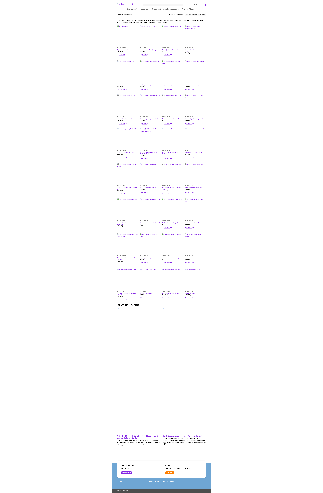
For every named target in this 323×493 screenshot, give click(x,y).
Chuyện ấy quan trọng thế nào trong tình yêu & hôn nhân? (182, 436)
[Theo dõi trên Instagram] (202, 482)
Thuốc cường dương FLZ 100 (125, 85)
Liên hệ (193, 9)
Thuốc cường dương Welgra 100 (148, 85)
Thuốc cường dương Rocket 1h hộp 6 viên (150, 223)
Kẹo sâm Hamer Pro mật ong (148, 50)
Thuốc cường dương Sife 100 (125, 119)
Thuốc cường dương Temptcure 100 (194, 119)
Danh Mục (144, 9)
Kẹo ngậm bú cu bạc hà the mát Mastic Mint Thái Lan (148, 153)
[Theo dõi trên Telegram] (204, 482)
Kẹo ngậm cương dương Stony (170, 258)
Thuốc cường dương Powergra (170, 293)
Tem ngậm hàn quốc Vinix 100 (170, 50)
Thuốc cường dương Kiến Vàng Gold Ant (127, 188)
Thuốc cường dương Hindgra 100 (193, 85)
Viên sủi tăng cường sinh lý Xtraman (194, 258)
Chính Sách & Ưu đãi (172, 9)
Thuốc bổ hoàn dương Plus (147, 293)
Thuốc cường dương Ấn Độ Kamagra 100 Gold (194, 50)
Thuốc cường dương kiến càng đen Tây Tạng (126, 293)
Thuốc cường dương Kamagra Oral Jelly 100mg (126, 258)
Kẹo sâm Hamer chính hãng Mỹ (125, 50)
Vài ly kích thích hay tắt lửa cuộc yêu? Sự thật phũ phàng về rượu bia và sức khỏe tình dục (137, 437)
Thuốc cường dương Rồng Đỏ (148, 187)
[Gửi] (181, 5)
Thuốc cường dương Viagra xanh (193, 187)
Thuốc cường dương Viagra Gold (171, 223)
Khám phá (157, 9)
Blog (185, 9)
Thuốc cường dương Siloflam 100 (171, 85)
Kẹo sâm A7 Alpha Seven (191, 293)
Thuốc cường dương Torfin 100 (125, 152)
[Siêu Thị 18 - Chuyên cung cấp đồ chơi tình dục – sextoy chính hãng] (128, 5)
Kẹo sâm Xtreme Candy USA (192, 223)
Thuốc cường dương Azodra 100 (193, 152)
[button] (199, 5)
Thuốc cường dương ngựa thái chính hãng (172, 188)
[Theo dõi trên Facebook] (199, 482)
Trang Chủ (133, 9)
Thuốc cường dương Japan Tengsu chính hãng (126, 223)
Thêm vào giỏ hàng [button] (122, 54)
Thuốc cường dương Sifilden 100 (171, 119)
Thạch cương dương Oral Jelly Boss (149, 258)
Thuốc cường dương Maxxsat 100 (149, 119)
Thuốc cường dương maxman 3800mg (170, 153)
